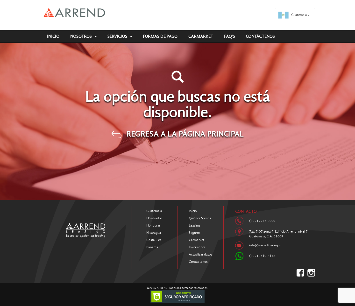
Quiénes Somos (200, 218)
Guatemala (299, 15)
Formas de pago (160, 36)
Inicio (53, 36)
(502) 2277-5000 (262, 221)
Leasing (194, 225)
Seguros (194, 233)
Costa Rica (154, 240)
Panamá (152, 247)
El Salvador (154, 218)
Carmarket (200, 36)
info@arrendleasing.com (267, 245)
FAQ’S (229, 36)
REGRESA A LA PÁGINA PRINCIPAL (185, 133)
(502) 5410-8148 (262, 256)
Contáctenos (260, 36)
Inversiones (197, 247)
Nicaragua (153, 233)
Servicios (117, 36)
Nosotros (81, 36)
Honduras (153, 225)
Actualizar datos (200, 254)
